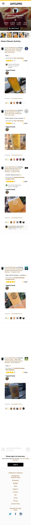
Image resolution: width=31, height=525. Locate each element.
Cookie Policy (15, 504)
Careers (15, 492)
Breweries (15, 480)
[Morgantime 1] (20, 222)
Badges (15, 483)
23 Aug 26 (7, 217)
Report (15, 228)
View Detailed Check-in (16, 98)
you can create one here (21, 459)
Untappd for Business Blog (15, 476)
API (15, 495)
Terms (16, 498)
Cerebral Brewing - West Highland (13, 361)
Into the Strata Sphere (13, 49)
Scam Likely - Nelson (12, 359)
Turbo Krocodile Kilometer (14, 269)
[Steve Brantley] (20, 103)
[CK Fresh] (23, 222)
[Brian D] (17, 222)
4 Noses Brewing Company (13, 112)
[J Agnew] (17, 103)
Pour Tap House (9, 52)
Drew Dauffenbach (10, 47)
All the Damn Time (12, 112)
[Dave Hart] (11, 103)
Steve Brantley (12, 226)
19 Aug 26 (7, 404)
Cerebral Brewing (10, 270)
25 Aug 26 (7, 155)
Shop (15, 486)
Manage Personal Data (15, 509)
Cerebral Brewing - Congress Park (12, 170)
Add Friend (15, 28)
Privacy (15, 501)
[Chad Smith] (17, 159)
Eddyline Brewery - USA (12, 51)
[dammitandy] (14, 408)
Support (15, 489)
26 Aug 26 (7, 98)
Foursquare (15, 20)
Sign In (15, 464)
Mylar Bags (9, 168)
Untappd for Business (15, 473)
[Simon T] (14, 103)
